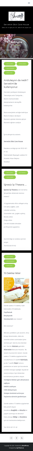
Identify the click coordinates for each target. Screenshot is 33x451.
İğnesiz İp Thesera (10, 190)
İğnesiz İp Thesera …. (15, 184)
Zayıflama (9, 72)
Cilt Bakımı (22, 172)
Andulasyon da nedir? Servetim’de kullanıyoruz (16, 83)
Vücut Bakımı (10, 68)
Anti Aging (9, 63)
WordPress (25, 445)
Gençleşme (22, 63)
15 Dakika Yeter (12, 273)
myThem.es (20, 448)
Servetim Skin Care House (16, 25)
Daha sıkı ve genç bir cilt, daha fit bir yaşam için (16, 27)
